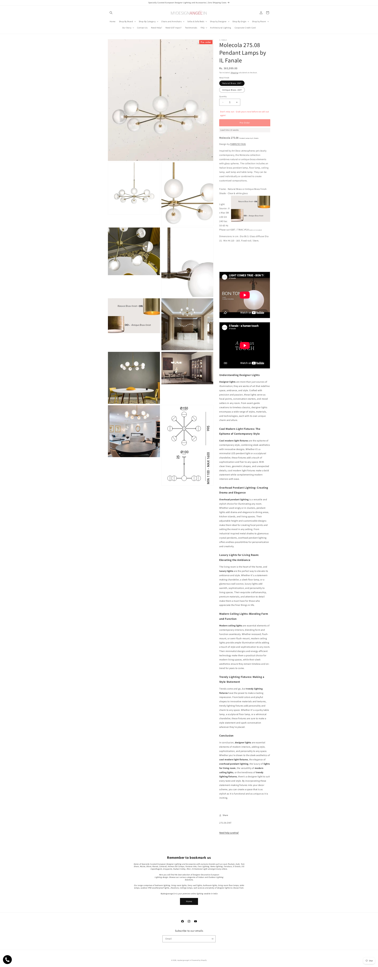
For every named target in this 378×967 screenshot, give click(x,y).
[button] (111, 12)
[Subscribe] (212, 938)
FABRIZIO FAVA (238, 144)
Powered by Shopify (199, 960)
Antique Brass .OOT (232, 90)
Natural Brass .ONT (231, 83)
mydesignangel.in (184, 960)
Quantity (223, 96)
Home (189, 901)
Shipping (234, 72)
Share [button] (225, 815)
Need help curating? (229, 832)
